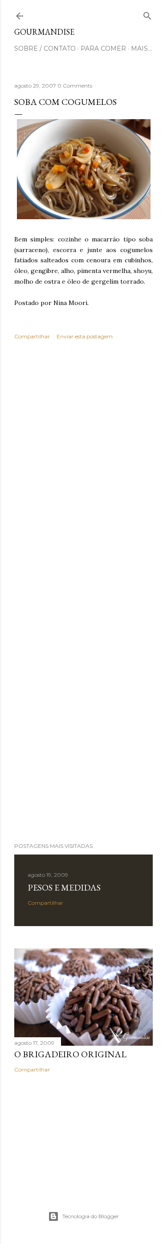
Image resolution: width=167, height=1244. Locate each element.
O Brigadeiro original (70, 1054)
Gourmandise (44, 32)
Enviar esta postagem (85, 336)
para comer (103, 48)
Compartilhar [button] (32, 336)
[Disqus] (83, 476)
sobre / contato (45, 48)
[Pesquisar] (147, 14)
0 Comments (74, 85)
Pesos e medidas (64, 887)
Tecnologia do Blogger (90, 1216)
